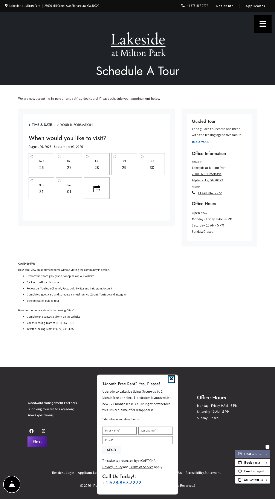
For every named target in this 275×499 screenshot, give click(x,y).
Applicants (258, 5)
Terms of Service (141, 467)
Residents (227, 5)
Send (111, 449)
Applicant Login (89, 472)
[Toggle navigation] (263, 24)
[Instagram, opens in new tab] (44, 431)
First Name (112, 430)
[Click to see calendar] (96, 188)
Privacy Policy (112, 467)
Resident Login (63, 472)
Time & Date (42, 124)
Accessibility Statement (203, 472)
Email (109, 440)
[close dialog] (171, 379)
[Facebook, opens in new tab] (32, 431)
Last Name (148, 430)
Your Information (76, 124)
